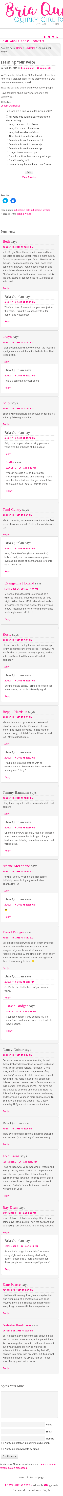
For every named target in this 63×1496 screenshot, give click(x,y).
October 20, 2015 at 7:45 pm (18, 1290)
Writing (46, 210)
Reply (6, 288)
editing (20, 213)
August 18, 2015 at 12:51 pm (18, 342)
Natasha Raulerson (17, 1325)
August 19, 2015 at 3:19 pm (19, 981)
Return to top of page (31, 1477)
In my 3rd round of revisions (23, 132)
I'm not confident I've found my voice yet (30, 156)
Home (5, 41)
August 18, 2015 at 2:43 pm (17, 515)
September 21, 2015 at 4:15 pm (21, 1246)
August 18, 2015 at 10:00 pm (18, 798)
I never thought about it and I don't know (30, 164)
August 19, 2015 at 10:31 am (20, 548)
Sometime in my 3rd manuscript (26, 144)
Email (49, 1431)
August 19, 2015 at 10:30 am (20, 438)
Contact (39, 41)
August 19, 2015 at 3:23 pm (21, 1011)
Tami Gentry (12, 509)
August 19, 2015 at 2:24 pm (17, 1055)
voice (28, 213)
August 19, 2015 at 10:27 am (20, 302)
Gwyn (7, 337)
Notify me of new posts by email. (22, 1449)
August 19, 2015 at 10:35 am (20, 904)
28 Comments (44, 68)
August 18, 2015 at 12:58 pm (18, 408)
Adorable (38, 1485)
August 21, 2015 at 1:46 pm (21, 467)
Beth (6, 241)
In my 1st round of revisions (23, 124)
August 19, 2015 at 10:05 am (18, 871)
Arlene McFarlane (16, 866)
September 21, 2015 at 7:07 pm (21, 588)
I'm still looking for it (19, 160)
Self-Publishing (34, 210)
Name (49, 1424)
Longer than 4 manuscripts (23, 152)
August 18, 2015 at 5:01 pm (17, 640)
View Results (29, 177)
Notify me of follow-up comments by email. (27, 1442)
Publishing (19, 210)
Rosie (7, 634)
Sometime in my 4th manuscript (25, 148)
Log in (47, 1490)
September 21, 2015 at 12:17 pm (20, 1161)
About (14, 41)
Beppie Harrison (15, 712)
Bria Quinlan (27, 68)
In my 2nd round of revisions (24, 128)
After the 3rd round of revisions (25, 136)
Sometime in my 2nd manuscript (26, 140)
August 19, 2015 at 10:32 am (20, 757)
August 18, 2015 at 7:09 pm (17, 717)
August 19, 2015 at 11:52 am (18, 937)
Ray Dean (10, 1207)
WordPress (34, 1490)
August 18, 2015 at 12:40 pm (18, 246)
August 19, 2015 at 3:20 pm (17, 1128)
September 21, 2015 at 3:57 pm (19, 1213)
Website (50, 1438)
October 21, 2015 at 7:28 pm (18, 1330)
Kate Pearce (12, 1284)
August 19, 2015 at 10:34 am (20, 827)
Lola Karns (11, 1156)
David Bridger (13, 932)
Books (25, 41)
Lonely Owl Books (10, 105)
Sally (6, 403)
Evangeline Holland (19, 583)
